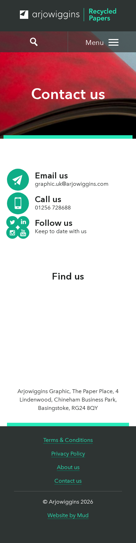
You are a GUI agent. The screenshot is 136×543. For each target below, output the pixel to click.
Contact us (68, 480)
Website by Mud (68, 515)
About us (68, 467)
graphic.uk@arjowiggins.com (71, 184)
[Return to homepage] (68, 15)
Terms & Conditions (68, 440)
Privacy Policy (68, 453)
